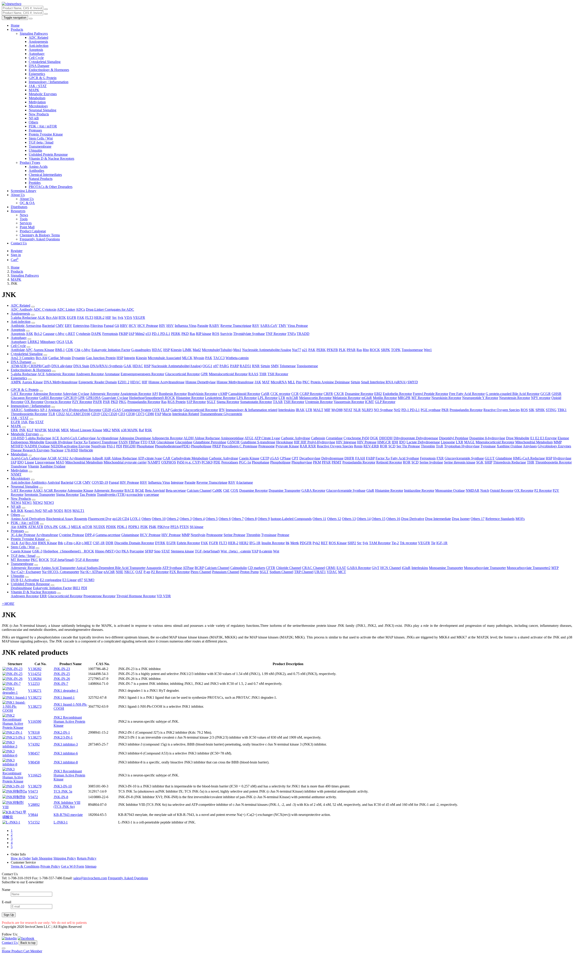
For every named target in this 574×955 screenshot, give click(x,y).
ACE (41, 374)
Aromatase (112, 374)
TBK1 (562, 410)
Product (17, 951)
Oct (118, 551)
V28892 (34, 804)
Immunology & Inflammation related (251, 410)
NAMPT (154, 462)
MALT (318, 410)
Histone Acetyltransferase (166, 382)
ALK (41, 317)
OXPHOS (168, 462)
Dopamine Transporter (284, 490)
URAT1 (320, 572)
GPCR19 (70, 398)
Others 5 (212, 519)
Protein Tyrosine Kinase (46, 134)
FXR (152, 442)
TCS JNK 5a (63, 791)
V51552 (34, 822)
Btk (60, 543)
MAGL (469, 442)
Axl (21, 543)
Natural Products (40, 179)
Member (36, 951)
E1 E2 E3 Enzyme (543, 438)
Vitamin (33, 466)
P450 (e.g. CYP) (189, 462)
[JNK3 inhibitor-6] (14, 755)
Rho (366, 350)
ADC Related (38, 37)
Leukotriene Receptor (220, 398)
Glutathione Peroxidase (209, 442)
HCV (133, 326)
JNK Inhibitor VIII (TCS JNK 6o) (67, 804)
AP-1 (43, 410)
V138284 (34, 679)
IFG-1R (255, 543)
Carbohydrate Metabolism (189, 458)
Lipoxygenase (45, 462)
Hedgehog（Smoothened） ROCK (68, 551)
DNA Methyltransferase (61, 382)
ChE (226, 490)
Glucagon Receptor (24, 398)
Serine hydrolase (431, 462)
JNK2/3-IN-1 (63, 737)
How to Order (21, 858)
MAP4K (54, 430)
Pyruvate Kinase (287, 446)
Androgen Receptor (90, 374)
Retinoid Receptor (389, 462)
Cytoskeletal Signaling (45, 62)
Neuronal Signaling (42, 110)
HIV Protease (366, 442)
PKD (185, 334)
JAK (257, 382)
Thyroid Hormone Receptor (136, 596)
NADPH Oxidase (37, 446)
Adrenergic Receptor (60, 374)
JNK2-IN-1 (62, 732)
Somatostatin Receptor (256, 402)
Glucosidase (183, 442)
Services (26, 223)
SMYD (412, 382)
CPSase (285, 458)
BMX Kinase (47, 543)
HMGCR (384, 442)
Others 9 (264, 519)
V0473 (33, 791)
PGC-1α (245, 462)
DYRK (160, 543)
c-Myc (60, 334)
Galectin (176, 410)
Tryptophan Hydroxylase (462, 446)
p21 (304, 350)
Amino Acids (38, 166)
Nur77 (296, 350)
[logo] (11, 4)
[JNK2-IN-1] (12, 732)
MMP (558, 442)
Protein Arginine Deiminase (330, 382)
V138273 (34, 706)
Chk (77, 350)
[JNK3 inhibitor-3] (14, 746)
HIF (108, 317)
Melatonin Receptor (347, 398)
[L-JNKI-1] (11, 822)
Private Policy (50, 866)
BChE (139, 490)
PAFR (97, 402)
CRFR (328, 394)
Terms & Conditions (25, 866)
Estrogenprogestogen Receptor (142, 374)
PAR (106, 402)
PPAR (351, 350)
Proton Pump (249, 572)
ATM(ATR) (19, 366)
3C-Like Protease (23, 535)
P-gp (147, 572)
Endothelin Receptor (397, 394)
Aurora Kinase (43, 350)
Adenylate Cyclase (76, 394)
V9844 (33, 815)
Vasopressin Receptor (349, 402)
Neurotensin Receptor (514, 398)
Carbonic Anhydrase (295, 438)
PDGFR (306, 543)
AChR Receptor (55, 490)
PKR (445, 410)
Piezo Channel (201, 572)
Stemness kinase (182, 551)
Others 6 (225, 519)
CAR (166, 458)
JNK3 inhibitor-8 (66, 762)
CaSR (265, 394)
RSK (148, 430)
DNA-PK (51, 527)
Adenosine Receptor (47, 394)
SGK (480, 462)
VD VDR (164, 596)
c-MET (87, 543)
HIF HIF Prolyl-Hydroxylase (314, 442)
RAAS (253, 374)
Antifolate (18, 350)
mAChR (292, 398)
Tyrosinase (488, 446)
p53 (148, 334)
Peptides (35, 183)
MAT (266, 382)
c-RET (70, 334)
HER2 (243, 543)
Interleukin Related (185, 414)
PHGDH (129, 446)
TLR (51, 414)
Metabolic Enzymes (43, 94)
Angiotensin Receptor (135, 394)
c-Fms (68, 543)
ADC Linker (66, 309)
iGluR (406, 568)
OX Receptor (33, 402)
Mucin (166, 414)
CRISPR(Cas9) (39, 366)
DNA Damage (39, 66)
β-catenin (265, 551)
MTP (555, 568)
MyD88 (337, 410)
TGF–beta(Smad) (207, 551)
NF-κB (48, 511)
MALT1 (78, 511)
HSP (166, 350)
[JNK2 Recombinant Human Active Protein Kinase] (14, 727)
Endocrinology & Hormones (49, 70)
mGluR (366, 398)
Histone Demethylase (200, 382)
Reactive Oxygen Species (501, 410)
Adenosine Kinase (80, 490)
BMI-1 (60, 350)
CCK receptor (280, 394)
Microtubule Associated (164, 358)
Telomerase (288, 366)
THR (263, 374)
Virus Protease (297, 326)
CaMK (217, 490)
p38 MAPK (129, 430)
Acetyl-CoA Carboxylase (78, 438)
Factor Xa (81, 442)
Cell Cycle (36, 58)
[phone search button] (46, 14)
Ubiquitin (35, 150)
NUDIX (99, 527)
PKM (317, 462)
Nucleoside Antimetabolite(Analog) (176, 366)
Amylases (530, 446)
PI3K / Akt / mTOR (43, 126)
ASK (29, 334)
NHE (119, 572)
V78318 (34, 732)
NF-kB (34, 118)
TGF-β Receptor (87, 560)
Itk (287, 543)
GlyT (375, 568)
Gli (117, 326)
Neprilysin (98, 446)
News (24, 215)
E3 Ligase (69, 580)
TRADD (303, 334)
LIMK (187, 350)
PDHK (111, 527)
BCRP (199, 568)
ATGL (249, 438)
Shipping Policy (64, 858)
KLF (30, 430)
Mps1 (237, 350)
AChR (52, 458)
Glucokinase (165, 442)
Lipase (29, 462)
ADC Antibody (22, 309)
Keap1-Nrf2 (33, 511)
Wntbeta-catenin (237, 358)
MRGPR (404, 398)
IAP (131, 334)
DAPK (96, 334)
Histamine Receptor (190, 398)
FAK (80, 317)
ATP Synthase (172, 568)
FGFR (213, 543)
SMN (275, 366)
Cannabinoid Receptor (244, 394)
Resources (18, 211)
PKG (122, 402)
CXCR (339, 394)
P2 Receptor (543, 490)
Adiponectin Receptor (167, 438)
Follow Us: (10, 934)
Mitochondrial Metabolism (534, 442)
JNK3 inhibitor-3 (66, 744)
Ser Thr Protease (408, 446)
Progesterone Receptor (99, 596)
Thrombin (428, 446)
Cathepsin (318, 438)
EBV (68, 326)
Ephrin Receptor (188, 543)
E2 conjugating (50, 580)
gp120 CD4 (120, 519)
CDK (70, 350)
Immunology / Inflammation (48, 82)
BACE (129, 490)
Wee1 (428, 350)
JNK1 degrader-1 (66, 690)
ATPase (188, 568)
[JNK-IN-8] (13, 797)
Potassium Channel (225, 572)
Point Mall (27, 227)
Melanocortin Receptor (315, 398)
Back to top (27, 942)
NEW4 (16, 502)
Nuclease (56, 450)
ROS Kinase (338, 543)
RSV (255, 326)
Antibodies (36, 170)
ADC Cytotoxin (44, 309)
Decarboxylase (309, 458)
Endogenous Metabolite (27, 442)
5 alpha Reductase (38, 438)
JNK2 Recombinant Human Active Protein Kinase (69, 721)
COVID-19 (100, 482)
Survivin (226, 334)
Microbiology (38, 106)
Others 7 (238, 519)
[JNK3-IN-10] (13, 786)
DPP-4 (90, 535)
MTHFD (17, 446)
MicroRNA (279, 382)
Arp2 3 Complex (23, 358)
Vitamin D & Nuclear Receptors (51, 158)
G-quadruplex (141, 350)
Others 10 (159, 519)
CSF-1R (99, 543)
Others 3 (186, 519)
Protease (283, 535)
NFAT (348, 410)
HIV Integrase (346, 442)
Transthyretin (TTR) (111, 494)
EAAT (341, 568)
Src (114, 317)
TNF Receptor (276, 334)
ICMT (369, 402)
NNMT (16, 474)
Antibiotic (18, 326)
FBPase (134, 442)
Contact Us (19, 243)
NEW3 (49, 502)
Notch (484, 490)
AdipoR (97, 458)
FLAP (165, 410)
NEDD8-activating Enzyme (70, 446)
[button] (33, 306)
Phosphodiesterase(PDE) (172, 446)
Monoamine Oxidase (450, 490)
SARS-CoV (269, 326)
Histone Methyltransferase (235, 382)
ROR (383, 446)
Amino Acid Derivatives (28, 519)
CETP (264, 458)
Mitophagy (48, 342)
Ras (192, 334)
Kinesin (176, 350)
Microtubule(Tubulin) (217, 350)
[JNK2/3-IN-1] (13, 737)
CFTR (270, 568)
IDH (395, 442)
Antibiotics (31, 410)
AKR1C (17, 410)
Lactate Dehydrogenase (423, 442)
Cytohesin (83, 334)
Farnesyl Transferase (103, 442)
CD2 (105, 414)
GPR (204, 374)
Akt (13, 527)
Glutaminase (130, 535)
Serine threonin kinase (459, 462)
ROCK (375, 350)
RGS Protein (176, 402)
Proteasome (266, 446)
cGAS (116, 410)
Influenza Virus (185, 326)
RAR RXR (308, 446)
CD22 (60, 414)
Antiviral (53, 482)
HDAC (157, 350)
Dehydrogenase (332, 458)
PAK (311, 350)
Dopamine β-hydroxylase (487, 438)
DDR (109, 543)
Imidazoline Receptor (419, 490)
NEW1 (27, 502)
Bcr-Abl (52, 317)
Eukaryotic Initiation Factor (110, 350)
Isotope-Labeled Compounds (291, 519)
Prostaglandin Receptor (143, 402)
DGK (374, 438)
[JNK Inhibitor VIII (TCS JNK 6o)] (14, 807)
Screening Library (23, 191)
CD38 (130, 414)
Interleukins (286, 410)
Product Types (30, 162)
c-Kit (77, 543)
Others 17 (478, 519)
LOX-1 (135, 519)
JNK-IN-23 (62, 669)
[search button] (46, 9)
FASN (123, 442)
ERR (43, 596)
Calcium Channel (199, 490)
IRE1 (76, 588)
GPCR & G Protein (43, 78)
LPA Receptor (247, 398)
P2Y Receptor (82, 402)
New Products (39, 114)
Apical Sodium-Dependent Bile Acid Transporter (111, 568)
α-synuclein (134, 494)
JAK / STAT (38, 86)
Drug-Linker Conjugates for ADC (110, 309)
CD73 (140, 414)
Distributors (19, 207)
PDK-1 (122, 527)
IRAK (300, 410)
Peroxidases (229, 462)
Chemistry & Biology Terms (40, 235)
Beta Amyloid (155, 490)
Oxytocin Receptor (57, 402)
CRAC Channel (313, 568)
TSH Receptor (277, 374)
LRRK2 (33, 342)
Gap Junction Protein (101, 358)
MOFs (520, 519)
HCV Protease (147, 326)
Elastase (563, 438)
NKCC (129, 572)
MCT (342, 572)
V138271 (34, 690)
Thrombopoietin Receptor (29, 414)
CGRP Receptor (311, 394)
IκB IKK (17, 511)
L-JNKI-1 (61, 822)
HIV (162, 326)
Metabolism (37, 98)
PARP (234, 366)
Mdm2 (140, 334)
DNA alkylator (61, 366)
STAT (39, 422)
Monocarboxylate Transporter (485, 568)
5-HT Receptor (21, 394)
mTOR (87, 527)
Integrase (177, 482)
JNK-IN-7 (61, 684)
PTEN (184, 527)
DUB (15, 580)
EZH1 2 (123, 382)
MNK (116, 430)
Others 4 (199, 519)
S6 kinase (196, 527)
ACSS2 (62, 458)
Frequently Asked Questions (40, 239)
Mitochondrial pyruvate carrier (125, 462)
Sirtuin (265, 366)
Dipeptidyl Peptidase (453, 438)
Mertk (294, 543)
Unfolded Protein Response (48, 154)
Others (33, 122)
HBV (124, 326)
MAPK (34, 90)
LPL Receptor (268, 398)
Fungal (109, 326)
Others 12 (334, 519)
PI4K (153, 527)
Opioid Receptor (501, 490)
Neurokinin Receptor (446, 398)
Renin (358, 446)
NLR (357, 410)
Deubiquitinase (21, 588)
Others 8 (251, 519)
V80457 (34, 753)
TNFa (291, 334)
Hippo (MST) (105, 551)
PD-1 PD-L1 (161, 334)
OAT (139, 572)
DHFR (349, 458)
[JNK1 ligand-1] (14, 697)
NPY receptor (540, 398)
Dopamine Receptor (359, 394)
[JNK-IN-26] (12, 679)
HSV (170, 326)
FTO (144, 442)
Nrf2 (397, 410)
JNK (22, 430)
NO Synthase (383, 410)
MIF (327, 410)
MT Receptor (420, 398)
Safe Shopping (42, 858)
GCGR (545, 394)
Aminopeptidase (232, 438)
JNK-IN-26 (62, 679)
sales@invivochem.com (90, 878)
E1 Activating (29, 580)
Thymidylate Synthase (249, 334)
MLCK (187, 358)
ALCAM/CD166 (77, 414)
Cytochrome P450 (356, 438)
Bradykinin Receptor (202, 394)
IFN (222, 410)
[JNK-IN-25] (12, 674)
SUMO (89, 580)
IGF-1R (442, 543)
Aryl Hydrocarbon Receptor (81, 410)
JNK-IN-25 (62, 674)
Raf (141, 430)
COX (156, 410)
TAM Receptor (380, 543)
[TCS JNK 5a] (14, 791)
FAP (158, 414)
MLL (291, 382)
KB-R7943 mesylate (68, 815)
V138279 (34, 786)
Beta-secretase (176, 490)
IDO (402, 442)
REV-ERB (371, 446)
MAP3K (41, 430)
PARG (224, 366)
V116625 (34, 775)
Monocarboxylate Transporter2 (528, 568)
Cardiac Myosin (59, 358)
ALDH (188, 438)
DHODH (386, 438)
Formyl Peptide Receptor (430, 394)
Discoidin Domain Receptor (134, 543)
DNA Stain (81, 366)
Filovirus (96, 326)
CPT (295, 458)
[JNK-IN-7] (11, 684)
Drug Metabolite (517, 438)
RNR (256, 366)
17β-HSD (71, 450)
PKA (125, 551)
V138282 (34, 669)
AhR (107, 458)
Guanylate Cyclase (115, 398)
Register (16, 251)
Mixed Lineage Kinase (86, 430)
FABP (370, 458)
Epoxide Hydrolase (59, 442)
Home (15, 25)
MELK (76, 527)
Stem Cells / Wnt (41, 138)
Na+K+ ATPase (91, 572)
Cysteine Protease (71, 535)
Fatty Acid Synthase (405, 458)
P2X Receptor (180, 572)
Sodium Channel (281, 572)
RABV (214, 326)
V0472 (33, 797)
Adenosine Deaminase (135, 438)
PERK (175, 334)
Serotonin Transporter (39, 494)
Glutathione (504, 458)
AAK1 (38, 490)
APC (29, 350)
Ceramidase (334, 438)
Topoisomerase (412, 350)
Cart (14, 260)
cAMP (222, 394)
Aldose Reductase (207, 438)
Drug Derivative (412, 519)
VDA (128, 317)
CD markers (256, 568)
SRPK (385, 350)
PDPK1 (133, 527)
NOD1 (58, 511)
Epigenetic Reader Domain (97, 382)
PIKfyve (163, 527)
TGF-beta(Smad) (62, 560)
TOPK (396, 350)
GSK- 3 (64, 527)
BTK (62, 317)
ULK (69, 342)
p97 (216, 366)
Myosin (199, 358)
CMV (60, 326)
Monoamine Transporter (446, 568)
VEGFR (139, 317)
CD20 (113, 414)
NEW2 (38, 502)
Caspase (48, 334)
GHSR (556, 394)
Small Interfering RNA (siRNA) (384, 382)
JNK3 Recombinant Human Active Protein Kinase (69, 775)
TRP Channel (303, 572)
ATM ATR (35, 527)
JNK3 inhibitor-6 (66, 753)
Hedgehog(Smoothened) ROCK (152, 398)
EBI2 (378, 394)
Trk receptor (408, 543)
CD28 (106, 410)
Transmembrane (40, 146)
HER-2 (99, 317)
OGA (60, 342)
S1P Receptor (196, 402)
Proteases (35, 130)
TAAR (278, 402)
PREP (216, 446)
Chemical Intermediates (45, 175)
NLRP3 (367, 410)
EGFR (71, 317)
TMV (282, 326)
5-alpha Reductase (24, 317)
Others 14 (364, 519)
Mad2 (197, 350)
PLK (342, 350)
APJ (155, 394)
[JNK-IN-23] (12, 669)
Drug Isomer (461, 519)
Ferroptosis (110, 334)
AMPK (16, 382)
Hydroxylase (562, 458)
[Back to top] (3, 948)
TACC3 (219, 358)
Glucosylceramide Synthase (464, 458)
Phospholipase (201, 446)
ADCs (80, 309)
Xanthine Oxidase (509, 446)
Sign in (16, 255)
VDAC (332, 572)
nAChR (109, 572)
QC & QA (27, 203)
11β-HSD (17, 438)
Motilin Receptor (385, 398)
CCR (295, 394)
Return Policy (86, 858)
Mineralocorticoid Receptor (228, 374)
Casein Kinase (249, 458)
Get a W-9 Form (72, 866)
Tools (24, 219)
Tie (433, 543)
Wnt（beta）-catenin (236, 551)
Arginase (54, 410)
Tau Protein (88, 494)
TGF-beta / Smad (41, 142)
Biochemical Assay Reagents (66, 519)
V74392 (34, 744)
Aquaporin (153, 568)
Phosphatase (145, 446)
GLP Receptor (385, 402)
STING (551, 410)
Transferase (19, 466)
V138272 (34, 697)
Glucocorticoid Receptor (182, 374)
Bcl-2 (38, 334)
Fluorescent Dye (99, 519)
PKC (306, 382)
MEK (65, 430)
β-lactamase (244, 482)
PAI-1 (111, 446)
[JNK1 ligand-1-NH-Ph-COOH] (14, 710)
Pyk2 (316, 543)
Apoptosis (36, 50)
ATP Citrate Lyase (267, 438)
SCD (392, 446)
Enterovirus (81, 326)
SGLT (211, 402)
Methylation (37, 102)
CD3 (121, 414)
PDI (119, 446)
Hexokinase (284, 442)
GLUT (490, 458)
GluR (370, 490)
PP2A (174, 527)
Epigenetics (37, 74)
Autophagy (37, 54)
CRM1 (331, 568)
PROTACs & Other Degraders (50, 187)
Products (17, 29)
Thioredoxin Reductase (509, 462)
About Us (18, 195)
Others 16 (393, 519)
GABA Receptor (313, 490)
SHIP (488, 462)
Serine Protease (234, 535)
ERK (14, 430)
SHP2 (352, 543)
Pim (299, 382)
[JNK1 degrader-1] (14, 692)
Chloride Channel (288, 568)
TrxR (439, 446)
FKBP (123, 334)
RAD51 (245, 366)
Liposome (448, 442)
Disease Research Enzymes (30, 450)
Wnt (276, 551)
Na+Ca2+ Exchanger (26, 572)
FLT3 (89, 317)
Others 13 (349, 519)
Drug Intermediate (438, 519)
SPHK (540, 410)
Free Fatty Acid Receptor (467, 394)
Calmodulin (238, 568)
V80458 (34, 762)
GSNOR (233, 442)
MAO (60, 462)
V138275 (34, 737)
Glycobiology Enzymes (554, 446)
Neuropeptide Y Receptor (480, 398)
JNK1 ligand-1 (64, 697)
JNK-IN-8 (61, 797)
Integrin (129, 358)
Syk (120, 317)
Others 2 (173, 519)
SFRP (149, 551)
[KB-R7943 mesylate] (14, 817)
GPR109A (93, 398)
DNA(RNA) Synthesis (106, 366)
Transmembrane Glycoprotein (221, 414)
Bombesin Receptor (173, 394)
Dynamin (78, 358)
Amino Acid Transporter (58, 568)
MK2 (107, 430)
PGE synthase (431, 410)
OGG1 (207, 366)
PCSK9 (207, 462)
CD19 (95, 414)
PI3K (144, 527)
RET (324, 543)
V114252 (34, 674)
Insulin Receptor (273, 543)
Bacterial (48, 326)
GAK (128, 366)
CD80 (149, 414)
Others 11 (319, 519)
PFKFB (332, 350)
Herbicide (86, 450)
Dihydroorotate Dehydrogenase (416, 438)
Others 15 (378, 519)
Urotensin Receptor (319, 402)
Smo (157, 551)
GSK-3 (37, 551)
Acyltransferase (107, 438)
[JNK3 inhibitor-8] (14, 764)
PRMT (336, 462)
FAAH (360, 458)
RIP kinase (203, 334)
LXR (459, 442)
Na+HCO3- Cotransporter (60, 572)
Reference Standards (500, 519)
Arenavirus (33, 326)
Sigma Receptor (228, 402)
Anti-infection (38, 45)
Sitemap (90, 866)
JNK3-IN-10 (63, 786)
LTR (281, 398)
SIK (532, 410)
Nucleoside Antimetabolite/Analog (266, 350)
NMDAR (472, 490)
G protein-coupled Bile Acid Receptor (512, 394)
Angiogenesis (38, 41)
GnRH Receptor (51, 398)
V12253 (34, 684)
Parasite (202, 326)
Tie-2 (395, 543)
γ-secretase (151, 494)
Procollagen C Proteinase (239, 446)
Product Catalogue (33, 231)
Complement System (136, 410)
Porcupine (137, 551)
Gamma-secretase (108, 535)
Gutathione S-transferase (258, 442)
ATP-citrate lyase (150, 458)
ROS (215, 334)
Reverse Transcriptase (235, 326)
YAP (255, 551)
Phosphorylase (301, 462)
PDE (216, 462)
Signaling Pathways (34, 33)
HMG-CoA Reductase (529, 458)
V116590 (34, 721)
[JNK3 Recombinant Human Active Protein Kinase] (14, 781)
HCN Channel (390, 568)
